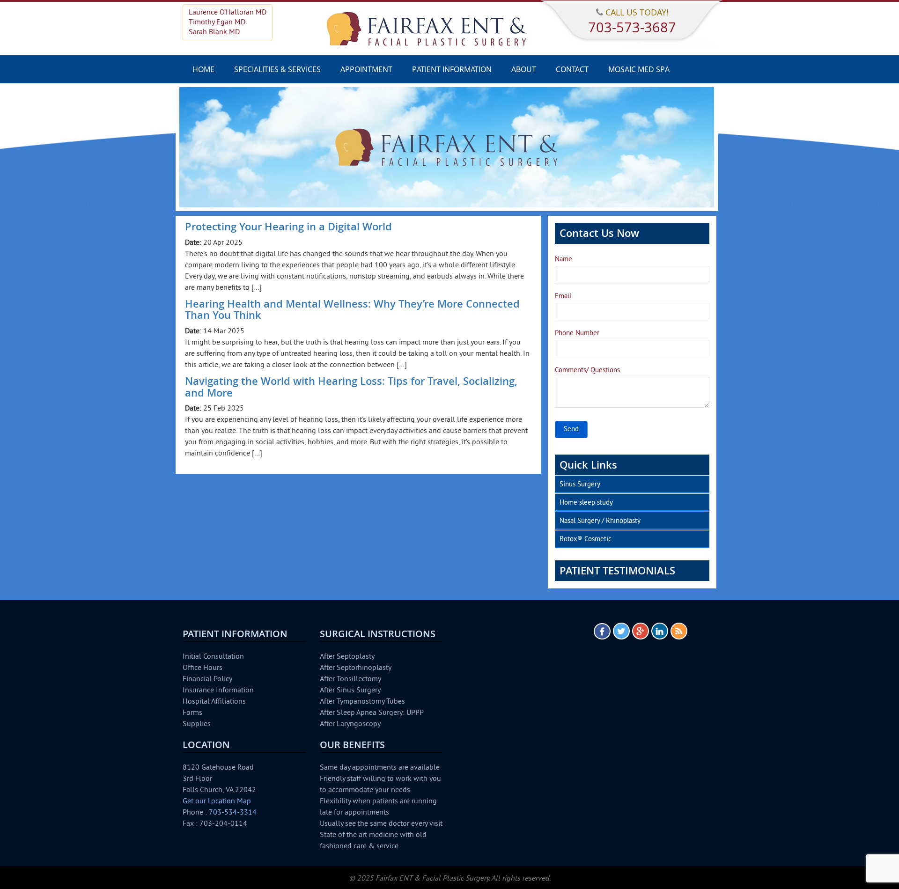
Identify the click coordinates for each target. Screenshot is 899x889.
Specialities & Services (277, 69)
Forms (192, 713)
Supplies (197, 724)
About (523, 69)
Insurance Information (218, 690)
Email (563, 296)
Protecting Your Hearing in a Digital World (288, 227)
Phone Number (577, 333)
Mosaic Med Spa (639, 69)
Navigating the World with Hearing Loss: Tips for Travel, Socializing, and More (351, 386)
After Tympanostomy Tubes (362, 701)
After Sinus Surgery (350, 690)
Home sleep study (586, 503)
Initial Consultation (213, 656)
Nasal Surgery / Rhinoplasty (600, 521)
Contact (572, 69)
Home (203, 69)
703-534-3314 (233, 812)
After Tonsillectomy (350, 679)
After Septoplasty (347, 656)
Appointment (366, 69)
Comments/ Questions (587, 370)
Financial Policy (207, 679)
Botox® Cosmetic (586, 539)
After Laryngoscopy (350, 724)
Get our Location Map (217, 801)
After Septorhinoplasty (355, 668)
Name (563, 259)
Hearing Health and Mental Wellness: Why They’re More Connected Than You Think (352, 309)
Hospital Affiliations (214, 701)
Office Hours (202, 668)
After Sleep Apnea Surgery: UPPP (372, 713)
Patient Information (452, 69)
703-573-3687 (632, 27)
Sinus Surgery (580, 484)
